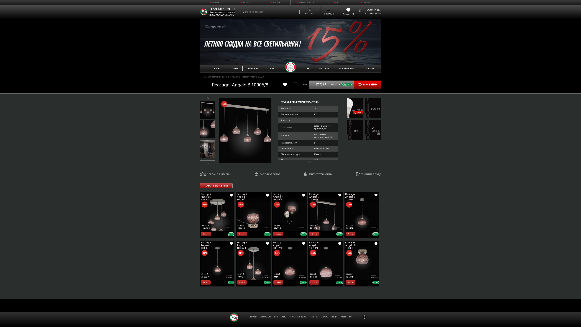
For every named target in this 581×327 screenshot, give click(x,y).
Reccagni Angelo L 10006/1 (206, 245)
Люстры (253, 317)
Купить (359, 113)
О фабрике (216, 2)
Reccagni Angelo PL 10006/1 (351, 245)
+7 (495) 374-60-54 (374, 10)
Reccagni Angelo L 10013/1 (314, 245)
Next (207, 163)
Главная (206, 77)
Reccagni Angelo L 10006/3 (242, 245)
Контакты (367, 2)
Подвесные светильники (229, 77)
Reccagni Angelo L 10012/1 (278, 245)
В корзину (370, 84)
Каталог (246, 2)
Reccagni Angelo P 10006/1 (242, 197)
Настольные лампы (298, 317)
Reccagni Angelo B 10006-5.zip (373, 122)
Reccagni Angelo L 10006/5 (206, 197)
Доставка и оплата (306, 2)
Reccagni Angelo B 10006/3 (314, 197)
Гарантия (276, 2)
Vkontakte (364, 317)
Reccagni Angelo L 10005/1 (350, 197)
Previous (207, 98)
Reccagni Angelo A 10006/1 (278, 197)
